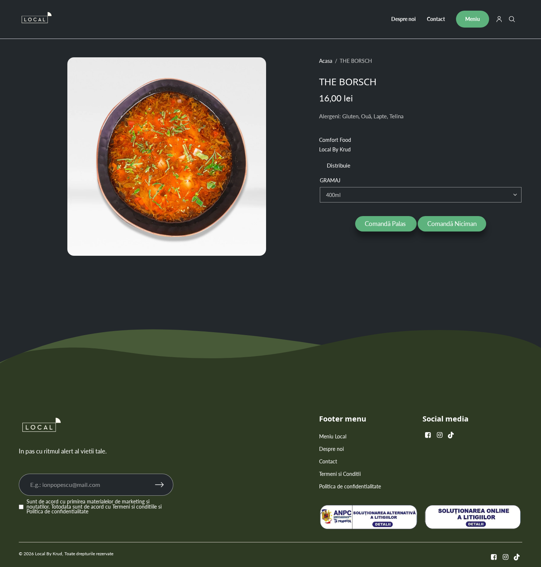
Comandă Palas (386, 223)
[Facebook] (427, 434)
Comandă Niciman (452, 223)
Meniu (472, 19)
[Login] (499, 19)
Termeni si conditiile (134, 507)
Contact (436, 19)
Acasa (325, 61)
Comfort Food (335, 140)
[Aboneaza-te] (164, 485)
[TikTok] (451, 434)
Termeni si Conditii (340, 474)
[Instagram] (439, 434)
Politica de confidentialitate (57, 511)
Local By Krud (335, 149)
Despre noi (403, 19)
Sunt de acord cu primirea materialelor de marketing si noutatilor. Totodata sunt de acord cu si (94, 506)
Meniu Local (332, 436)
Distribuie (338, 166)
